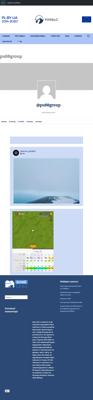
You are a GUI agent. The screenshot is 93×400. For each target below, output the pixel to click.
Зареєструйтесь (14, 3)
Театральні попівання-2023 (71, 302)
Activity (12, 121)
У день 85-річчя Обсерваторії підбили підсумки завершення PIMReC (71, 308)
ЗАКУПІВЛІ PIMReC (37, 36)
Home (4, 121)
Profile (21, 121)
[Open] (46, 191)
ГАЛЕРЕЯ (78, 36)
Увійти (3, 3)
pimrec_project (46, 161)
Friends (30, 121)
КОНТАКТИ (7, 41)
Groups (38, 121)
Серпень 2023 (65, 298)
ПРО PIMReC (20, 36)
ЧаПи (67, 36)
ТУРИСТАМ (55, 36)
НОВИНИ (6, 36)
